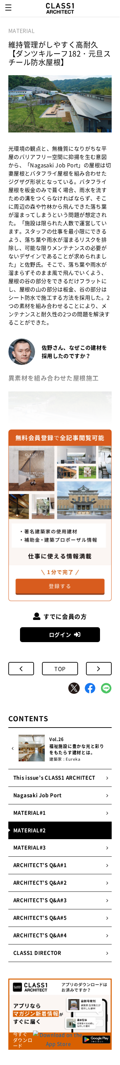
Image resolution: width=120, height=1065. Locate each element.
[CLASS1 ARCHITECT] (60, 8)
